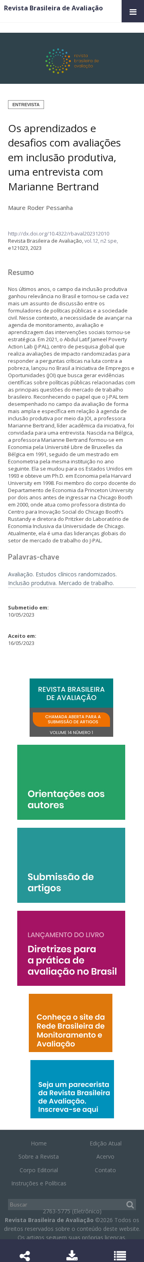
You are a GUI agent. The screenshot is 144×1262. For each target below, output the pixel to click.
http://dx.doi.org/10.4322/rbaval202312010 (58, 233)
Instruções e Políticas (38, 1183)
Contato (105, 1170)
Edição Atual (106, 1143)
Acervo (105, 1156)
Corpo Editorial (39, 1170)
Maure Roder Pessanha (40, 208)
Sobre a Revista (38, 1156)
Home (39, 1143)
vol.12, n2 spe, (101, 240)
